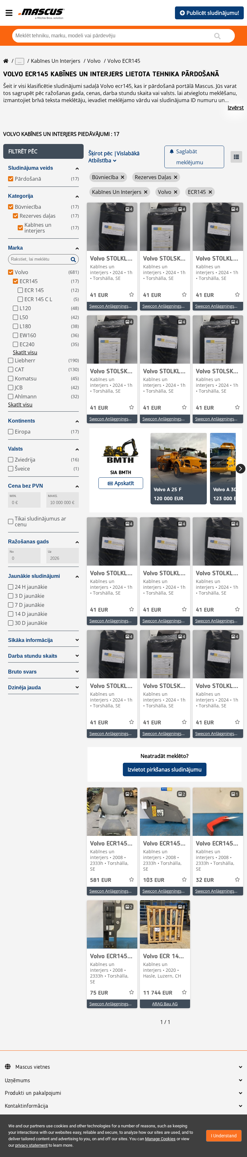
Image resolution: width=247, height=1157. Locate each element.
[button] (43, 151)
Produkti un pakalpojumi (33, 1093)
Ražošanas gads (28, 541)
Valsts (15, 449)
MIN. (13, 496)
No (12, 551)
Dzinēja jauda (24, 687)
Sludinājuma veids (30, 168)
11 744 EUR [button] (157, 993)
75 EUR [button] (99, 993)
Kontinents (21, 421)
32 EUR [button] (205, 880)
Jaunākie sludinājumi (34, 576)
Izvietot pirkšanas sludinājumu (165, 769)
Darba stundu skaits (32, 656)
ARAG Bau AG (165, 1004)
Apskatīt (124, 483)
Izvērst (236, 107)
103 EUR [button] (153, 880)
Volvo (94, 60)
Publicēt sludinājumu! (213, 12)
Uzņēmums (17, 1081)
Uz (49, 551)
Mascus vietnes (32, 1067)
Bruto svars (22, 671)
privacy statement (31, 1145)
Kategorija (20, 196)
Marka (15, 248)
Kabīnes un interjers (55, 60)
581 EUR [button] (100, 880)
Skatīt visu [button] (25, 352)
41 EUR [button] (99, 295)
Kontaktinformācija (26, 1106)
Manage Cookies (160, 1138)
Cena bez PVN (25, 486)
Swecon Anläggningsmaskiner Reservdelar (129, 306)
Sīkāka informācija (30, 640)
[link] (112, 227)
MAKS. (53, 496)
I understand (224, 1135)
